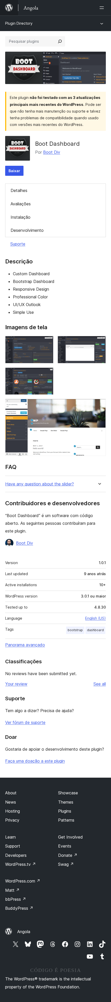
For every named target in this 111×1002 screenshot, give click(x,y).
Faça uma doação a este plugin (35, 761)
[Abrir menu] (102, 7)
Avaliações (21, 203)
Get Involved (70, 837)
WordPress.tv (20, 864)
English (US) (95, 618)
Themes (65, 802)
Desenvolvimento (27, 230)
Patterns (66, 820)
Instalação (20, 217)
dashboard (95, 630)
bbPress (15, 899)
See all (99, 683)
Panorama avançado (25, 644)
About (11, 792)
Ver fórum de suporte (25, 722)
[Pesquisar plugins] (60, 41)
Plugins (64, 811)
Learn (10, 837)
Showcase (68, 792)
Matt (12, 890)
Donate (67, 855)
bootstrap (75, 630)
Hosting (12, 811)
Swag (66, 864)
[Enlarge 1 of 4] (46, 342)
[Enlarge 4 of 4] (98, 405)
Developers (16, 855)
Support (12, 846)
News (10, 802)
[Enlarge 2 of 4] (98, 342)
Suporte (17, 243)
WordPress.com (22, 881)
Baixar (14, 171)
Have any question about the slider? (39, 484)
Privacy (12, 820)
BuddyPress (19, 908)
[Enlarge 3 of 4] (46, 374)
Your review (16, 683)
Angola (23, 931)
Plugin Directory (19, 23)
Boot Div (51, 152)
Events (64, 846)
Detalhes (19, 190)
